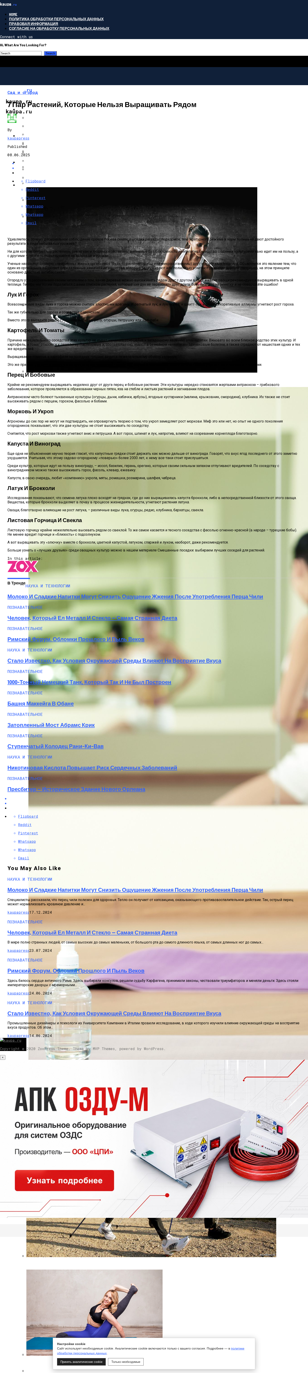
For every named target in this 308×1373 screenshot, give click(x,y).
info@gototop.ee (195, 1230)
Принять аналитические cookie (81, 1362)
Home (13, 14)
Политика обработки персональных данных (56, 19)
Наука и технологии (38, 135)
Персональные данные (151, 1230)
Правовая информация (33, 23)
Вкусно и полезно (36, 162)
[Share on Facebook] (158, 163)
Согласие (175, 1230)
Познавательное (35, 109)
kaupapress (18, 138)
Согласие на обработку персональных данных (59, 28)
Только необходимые (125, 1362)
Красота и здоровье (38, 185)
